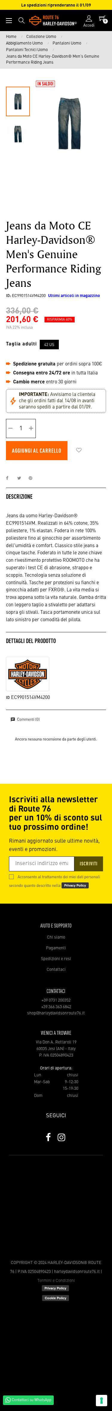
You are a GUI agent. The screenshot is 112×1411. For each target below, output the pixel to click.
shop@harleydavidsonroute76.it (56, 1013)
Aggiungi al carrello (37, 451)
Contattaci (56, 970)
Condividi (10, 478)
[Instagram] (61, 1137)
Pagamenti (56, 948)
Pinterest (33, 478)
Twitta (21, 478)
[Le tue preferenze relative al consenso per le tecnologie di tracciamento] (101, 1400)
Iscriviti (89, 864)
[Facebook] (48, 1137)
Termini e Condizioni (56, 1281)
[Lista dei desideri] (79, 450)
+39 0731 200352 (56, 1000)
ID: (8, 296)
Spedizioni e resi (56, 959)
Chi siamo (56, 937)
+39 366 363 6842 (56, 1007)
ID (8, 698)
